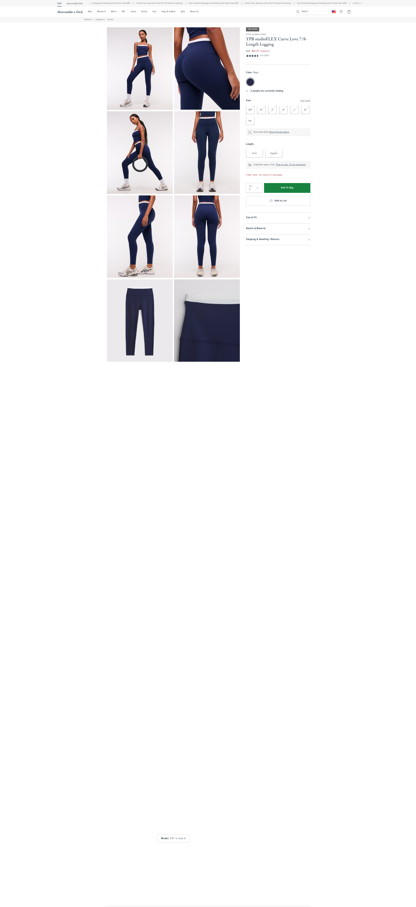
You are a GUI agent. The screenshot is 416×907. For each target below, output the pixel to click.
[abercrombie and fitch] (70, 12)
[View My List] (341, 12)
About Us (194, 12)
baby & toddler (169, 12)
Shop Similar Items (279, 132)
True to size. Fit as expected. (291, 165)
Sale (183, 12)
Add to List (281, 201)
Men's (114, 12)
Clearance (100, 20)
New (90, 12)
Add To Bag (287, 188)
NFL (123, 12)
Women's (101, 12)
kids (154, 12)
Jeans (133, 12)
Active (144, 12)
